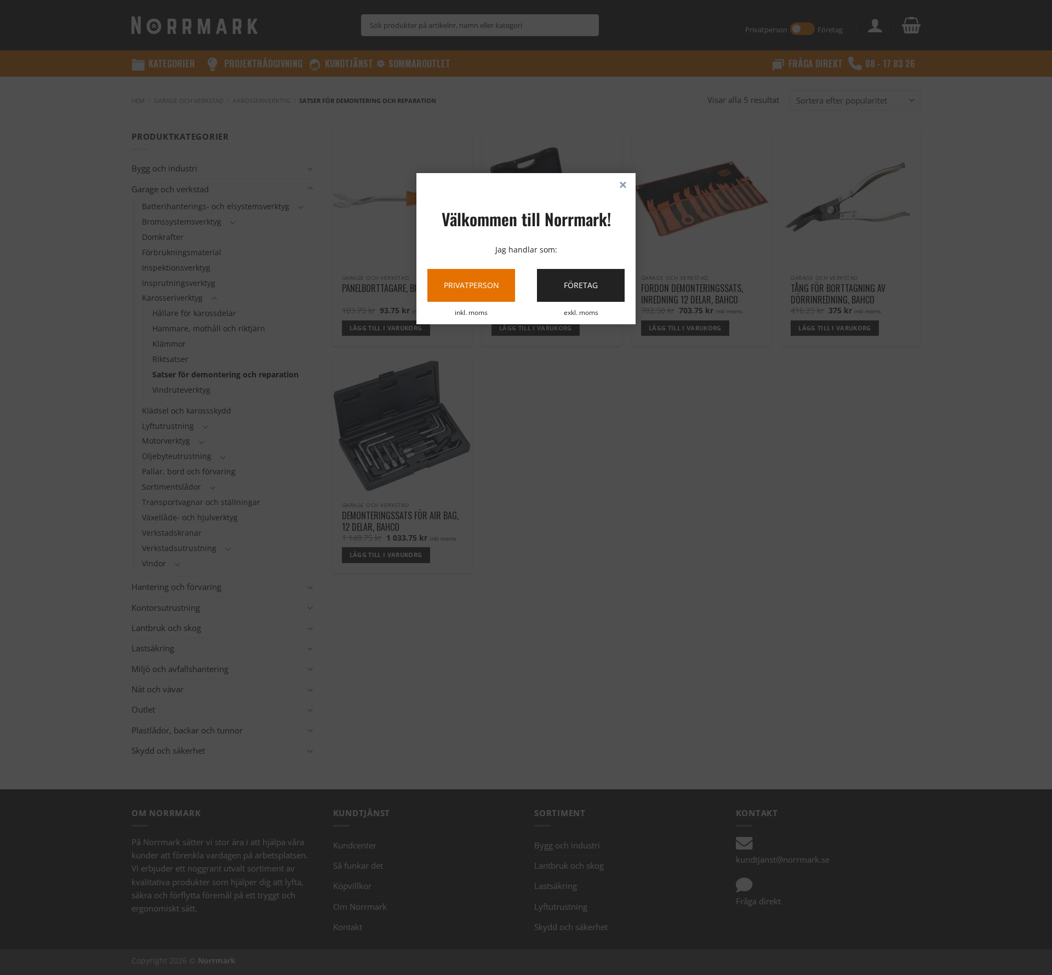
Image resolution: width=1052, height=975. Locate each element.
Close (623, 185)
